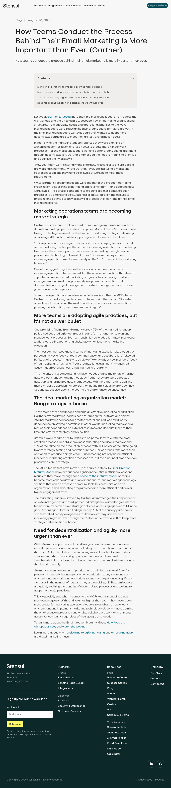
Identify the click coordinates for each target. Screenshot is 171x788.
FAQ (109, 709)
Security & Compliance (72, 705)
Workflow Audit (116, 732)
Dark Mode (114, 748)
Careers (155, 678)
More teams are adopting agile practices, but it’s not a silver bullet (74, 92)
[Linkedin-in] (151, 764)
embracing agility (122, 632)
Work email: (13, 707)
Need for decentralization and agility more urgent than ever (70, 102)
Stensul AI (64, 700)
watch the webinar (74, 626)
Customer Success (69, 711)
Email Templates (117, 743)
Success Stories (117, 682)
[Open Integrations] (63, 5)
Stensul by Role (116, 727)
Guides (111, 704)
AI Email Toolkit (116, 737)
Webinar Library (116, 698)
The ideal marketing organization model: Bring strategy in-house (73, 97)
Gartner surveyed (59, 116)
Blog (18, 20)
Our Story (156, 673)
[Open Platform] (45, 5)
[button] (132, 78)
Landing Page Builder (71, 682)
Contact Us (157, 683)
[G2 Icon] (160, 764)
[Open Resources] (80, 5)
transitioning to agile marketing (84, 632)
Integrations (65, 688)
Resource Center (117, 677)
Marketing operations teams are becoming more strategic (69, 86)
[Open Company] (95, 5)
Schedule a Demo (118, 714)
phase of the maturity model (98, 476)
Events (111, 693)
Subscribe (15, 724)
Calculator (113, 753)
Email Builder (66, 677)
